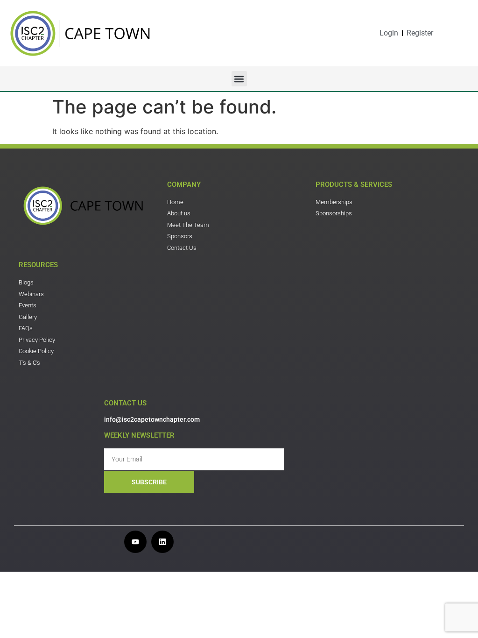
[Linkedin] (162, 542)
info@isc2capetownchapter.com (152, 419)
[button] (239, 78)
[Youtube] (135, 542)
